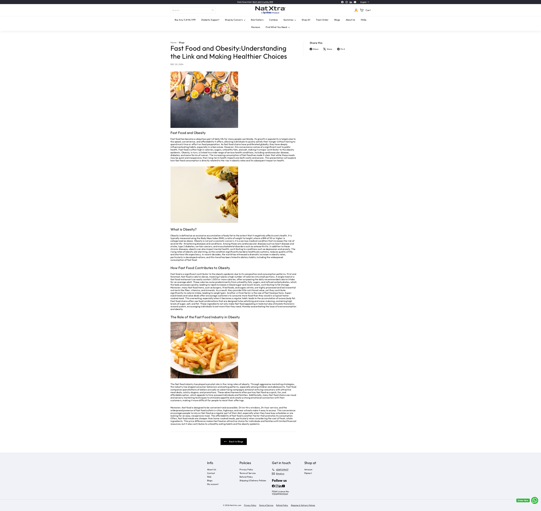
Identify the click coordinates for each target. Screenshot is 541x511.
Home (173, 42)
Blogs (337, 19)
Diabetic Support (210, 19)
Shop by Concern (234, 19)
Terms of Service (248, 473)
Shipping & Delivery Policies (253, 480)
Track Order (322, 19)
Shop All (306, 19)
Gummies (288, 19)
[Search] (213, 10)
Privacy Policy (246, 469)
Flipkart (308, 473)
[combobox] (193, 10)
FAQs (363, 19)
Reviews (255, 27)
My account (213, 484)
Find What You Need (277, 27)
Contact (211, 473)
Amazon (308, 469)
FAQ (209, 476)
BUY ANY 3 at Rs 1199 (263, 2)
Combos (273, 19)
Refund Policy (246, 476)
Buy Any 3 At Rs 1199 (185, 19)
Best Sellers (257, 19)
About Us (350, 19)
